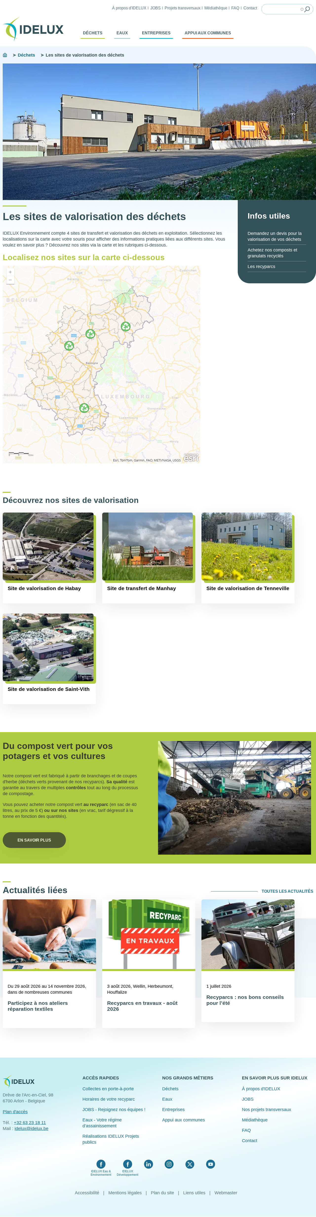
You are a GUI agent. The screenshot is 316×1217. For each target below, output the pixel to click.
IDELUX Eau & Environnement (101, 1173)
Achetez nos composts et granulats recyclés (272, 253)
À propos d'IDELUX (129, 8)
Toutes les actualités (287, 891)
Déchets (92, 33)
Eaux (122, 33)
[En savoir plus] (234, 797)
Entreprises (156, 33)
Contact (250, 8)
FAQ (235, 8)
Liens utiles (194, 1192)
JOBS (155, 8)
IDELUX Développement (127, 1173)
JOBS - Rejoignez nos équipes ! (113, 1109)
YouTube (210, 1164)
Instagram (169, 1164)
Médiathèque (215, 8)
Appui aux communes (208, 33)
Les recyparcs (261, 266)
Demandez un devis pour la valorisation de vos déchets (275, 236)
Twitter (189, 1164)
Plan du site (162, 1192)
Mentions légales (125, 1192)
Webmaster (226, 1192)
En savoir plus (34, 840)
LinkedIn (148, 1164)
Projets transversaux (182, 8)
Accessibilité (87, 1192)
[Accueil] (35, 29)
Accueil (5, 55)
